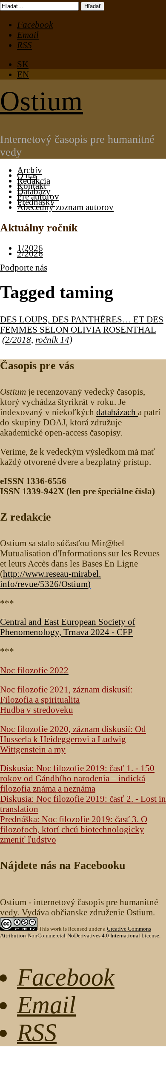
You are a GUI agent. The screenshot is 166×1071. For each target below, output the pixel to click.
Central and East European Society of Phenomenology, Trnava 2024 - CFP (67, 627)
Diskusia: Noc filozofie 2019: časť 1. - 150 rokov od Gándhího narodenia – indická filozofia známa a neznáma (77, 778)
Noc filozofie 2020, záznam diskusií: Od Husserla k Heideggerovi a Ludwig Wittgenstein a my (73, 739)
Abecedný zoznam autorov (65, 207)
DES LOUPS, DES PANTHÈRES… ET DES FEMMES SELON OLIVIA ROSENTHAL (81, 324)
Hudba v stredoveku (36, 710)
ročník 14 (52, 340)
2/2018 (18, 340)
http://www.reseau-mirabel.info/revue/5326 (50, 579)
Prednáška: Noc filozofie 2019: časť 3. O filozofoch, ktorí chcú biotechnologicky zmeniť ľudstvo (73, 829)
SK (23, 64)
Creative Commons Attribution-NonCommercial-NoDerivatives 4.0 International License (79, 932)
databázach (117, 412)
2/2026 (30, 253)
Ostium (41, 101)
